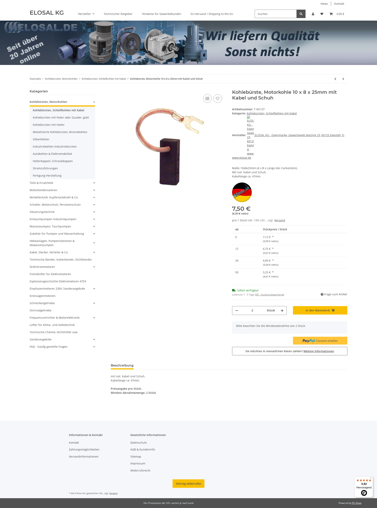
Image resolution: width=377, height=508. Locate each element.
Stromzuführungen (45, 168)
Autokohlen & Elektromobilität (52, 154)
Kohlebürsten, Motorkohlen (48, 102)
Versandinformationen (84, 456)
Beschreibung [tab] (122, 365)
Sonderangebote (40, 339)
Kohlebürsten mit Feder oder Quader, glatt (61, 117)
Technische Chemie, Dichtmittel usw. (54, 332)
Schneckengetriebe (42, 303)
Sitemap (135, 456)
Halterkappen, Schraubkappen (53, 161)
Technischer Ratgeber (118, 14)
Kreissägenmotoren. (43, 296)
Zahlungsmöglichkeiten (84, 449)
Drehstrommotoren (42, 267)
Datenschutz (138, 442)
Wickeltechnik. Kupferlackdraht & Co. (54, 197)
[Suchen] (301, 14)
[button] (313, 14)
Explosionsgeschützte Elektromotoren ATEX (58, 281)
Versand (279, 220)
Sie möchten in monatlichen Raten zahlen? (289, 351)
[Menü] (370, 478)
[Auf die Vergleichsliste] (207, 98)
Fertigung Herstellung (47, 175)
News (324, 3)
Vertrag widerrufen (188, 483)
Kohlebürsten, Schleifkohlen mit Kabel (272, 113)
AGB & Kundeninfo (142, 449)
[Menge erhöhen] (282, 310)
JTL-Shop (356, 503)
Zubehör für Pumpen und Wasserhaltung (57, 233)
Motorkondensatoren (43, 190)
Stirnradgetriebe (40, 310)
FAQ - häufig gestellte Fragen (49, 346)
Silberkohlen (41, 139)
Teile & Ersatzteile (41, 183)
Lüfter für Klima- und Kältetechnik (52, 325)
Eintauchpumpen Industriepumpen (53, 219)
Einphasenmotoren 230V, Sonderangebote (57, 288)
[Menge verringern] (236, 310)
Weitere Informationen (318, 351)
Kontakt (339, 3)
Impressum (137, 463)
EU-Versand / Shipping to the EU (212, 14)
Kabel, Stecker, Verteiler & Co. (49, 252)
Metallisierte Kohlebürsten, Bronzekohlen (60, 132)
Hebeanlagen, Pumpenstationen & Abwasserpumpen (52, 243)
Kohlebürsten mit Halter (49, 125)
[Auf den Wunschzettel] (217, 98)
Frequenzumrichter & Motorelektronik (55, 317)
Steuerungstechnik (42, 212)
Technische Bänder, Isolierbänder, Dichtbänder (61, 259)
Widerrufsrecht (140, 470)
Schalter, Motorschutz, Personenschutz (55, 204)
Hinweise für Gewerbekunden (161, 14)
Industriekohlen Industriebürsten (55, 146)
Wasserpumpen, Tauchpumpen (50, 226)
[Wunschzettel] (321, 14)
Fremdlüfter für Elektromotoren (50, 274)
